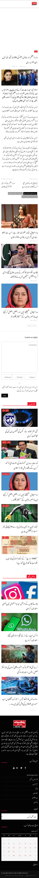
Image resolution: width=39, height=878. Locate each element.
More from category (29, 196)
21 (13, 851)
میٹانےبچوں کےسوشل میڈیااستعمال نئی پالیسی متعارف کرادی (20, 605)
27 (19, 855)
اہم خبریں (7, 410)
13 (19, 847)
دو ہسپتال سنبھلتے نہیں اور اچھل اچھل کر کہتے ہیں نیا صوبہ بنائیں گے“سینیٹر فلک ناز (20, 314)
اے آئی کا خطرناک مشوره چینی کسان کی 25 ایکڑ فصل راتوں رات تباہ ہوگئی (20, 669)
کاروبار (3, 410)
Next (29, 325)
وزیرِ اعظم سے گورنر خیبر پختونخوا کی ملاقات (8, 184)
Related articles (30, 193)
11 (30, 847)
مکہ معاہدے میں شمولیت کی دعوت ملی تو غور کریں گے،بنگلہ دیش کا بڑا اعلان (21, 465)
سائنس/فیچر (4, 583)
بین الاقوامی (4, 442)
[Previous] (34, 569)
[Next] (31, 569)
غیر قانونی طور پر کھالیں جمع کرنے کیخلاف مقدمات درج (30, 184)
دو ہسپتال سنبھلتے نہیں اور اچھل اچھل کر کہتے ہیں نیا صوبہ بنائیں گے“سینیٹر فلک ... (20, 496)
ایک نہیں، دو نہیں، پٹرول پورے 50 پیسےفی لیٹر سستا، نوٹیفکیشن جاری (20, 528)
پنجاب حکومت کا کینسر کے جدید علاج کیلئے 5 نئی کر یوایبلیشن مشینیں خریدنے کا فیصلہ (20, 274)
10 (35, 847)
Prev (34, 325)
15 (9, 847)
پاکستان (36, 51)
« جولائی (35, 864)
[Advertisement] (19, 27)
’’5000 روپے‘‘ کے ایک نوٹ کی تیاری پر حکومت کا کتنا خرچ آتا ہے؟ (22, 560)
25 (30, 855)
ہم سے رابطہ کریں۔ (10, 875)
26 (25, 855)
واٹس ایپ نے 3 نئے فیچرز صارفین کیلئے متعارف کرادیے (23, 637)
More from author (15, 193)
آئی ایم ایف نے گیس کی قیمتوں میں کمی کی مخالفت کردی (21, 433)
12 (25, 847)
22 (9, 851)
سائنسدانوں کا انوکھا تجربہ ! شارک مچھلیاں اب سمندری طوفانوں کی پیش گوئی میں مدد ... (20, 701)
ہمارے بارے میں (19, 875)
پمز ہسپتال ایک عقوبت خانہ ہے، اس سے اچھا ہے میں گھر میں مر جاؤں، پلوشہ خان (20, 234)
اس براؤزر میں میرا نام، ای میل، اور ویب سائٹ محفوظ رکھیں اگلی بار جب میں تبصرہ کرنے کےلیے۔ (20, 388)
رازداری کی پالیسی (31, 875)
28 (13, 855)
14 (13, 847)
